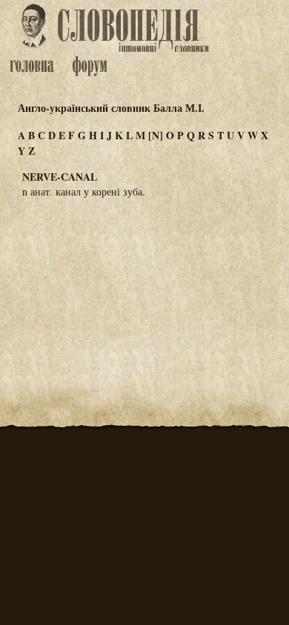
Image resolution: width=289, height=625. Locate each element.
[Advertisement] (144, 283)
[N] (155, 135)
